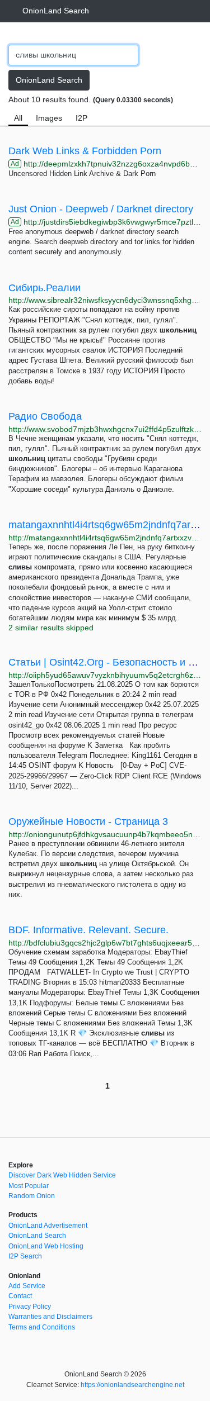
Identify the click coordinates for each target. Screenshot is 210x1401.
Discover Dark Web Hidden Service (62, 1175)
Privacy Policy (29, 1306)
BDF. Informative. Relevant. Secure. (88, 929)
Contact (20, 1296)
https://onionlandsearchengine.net (132, 1384)
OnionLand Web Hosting (45, 1246)
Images (49, 117)
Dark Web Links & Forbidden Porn (84, 150)
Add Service (26, 1286)
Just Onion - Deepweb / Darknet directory (100, 209)
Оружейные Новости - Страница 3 (88, 821)
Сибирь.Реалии (44, 287)
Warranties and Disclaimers (50, 1316)
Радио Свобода (45, 416)
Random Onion (31, 1196)
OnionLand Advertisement (47, 1225)
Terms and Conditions (41, 1327)
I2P (81, 117)
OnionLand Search (55, 10)
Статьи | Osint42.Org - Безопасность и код (106, 662)
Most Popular (28, 1185)
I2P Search (25, 1256)
